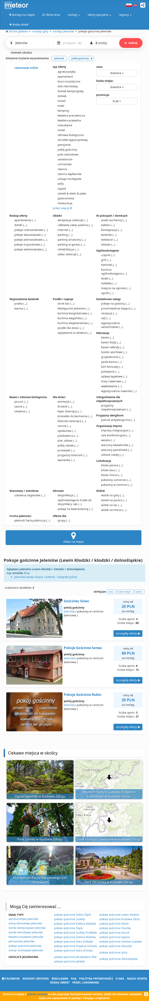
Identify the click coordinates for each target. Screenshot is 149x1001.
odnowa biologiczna (71, 135)
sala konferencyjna (115, 435)
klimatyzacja (111, 230)
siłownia (22, 411)
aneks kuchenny (114, 220)
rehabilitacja (68, 249)
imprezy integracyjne (117, 430)
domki (20, 225)
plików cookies (37, 994)
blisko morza (111, 475)
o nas (120, 978)
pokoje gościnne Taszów (115, 928)
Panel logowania (85, 982)
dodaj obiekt (60, 982)
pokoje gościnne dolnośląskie (119, 959)
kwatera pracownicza (71, 115)
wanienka (66, 460)
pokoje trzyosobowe (29, 244)
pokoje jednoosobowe (30, 239)
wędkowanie (111, 386)
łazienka (108, 235)
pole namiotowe (68, 154)
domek (62, 96)
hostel (62, 101)
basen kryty (111, 342)
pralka (20, 303)
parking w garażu (71, 244)
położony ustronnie (116, 480)
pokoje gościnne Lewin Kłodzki (119, 914)
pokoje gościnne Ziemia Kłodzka (75, 937)
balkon (107, 225)
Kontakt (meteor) (36, 978)
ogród (107, 293)
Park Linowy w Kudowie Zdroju (40, 839)
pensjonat (64, 145)
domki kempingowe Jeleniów (27, 928)
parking (65, 235)
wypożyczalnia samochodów (112, 325)
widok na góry (112, 495)
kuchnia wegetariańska (75, 323)
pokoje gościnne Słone (114, 923)
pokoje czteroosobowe (31, 230)
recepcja (109, 313)
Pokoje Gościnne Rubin (82, 694)
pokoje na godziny (115, 303)
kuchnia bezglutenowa (75, 313)
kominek (109, 265)
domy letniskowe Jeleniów (25, 923)
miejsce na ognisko (116, 288)
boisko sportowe (114, 352)
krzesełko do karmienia (75, 416)
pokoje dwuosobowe (29, 235)
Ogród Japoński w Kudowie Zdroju (40, 796)
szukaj (132, 43)
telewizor (109, 239)
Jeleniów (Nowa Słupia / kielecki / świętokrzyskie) (45, 577)
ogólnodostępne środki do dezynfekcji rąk (75, 502)
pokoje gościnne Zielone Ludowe (121, 941)
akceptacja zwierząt (73, 220)
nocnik (64, 426)
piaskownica (68, 435)
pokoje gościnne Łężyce (115, 937)
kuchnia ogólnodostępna (114, 271)
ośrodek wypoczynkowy (73, 140)
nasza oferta (137, 978)
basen (107, 337)
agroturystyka (66, 71)
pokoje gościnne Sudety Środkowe (76, 932)
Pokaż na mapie (73, 541)
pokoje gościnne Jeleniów (25, 946)
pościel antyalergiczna (118, 420)
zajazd (62, 188)
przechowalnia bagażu (118, 308)
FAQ (73, 978)
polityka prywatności (96, 978)
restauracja (65, 203)
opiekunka (67, 431)
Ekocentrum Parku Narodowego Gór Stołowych (40, 880)
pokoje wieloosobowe (30, 249)
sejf (105, 318)
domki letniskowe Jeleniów (26, 932)
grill (106, 260)
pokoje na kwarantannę (75, 509)
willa (61, 184)
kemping (63, 110)
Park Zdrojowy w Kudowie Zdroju (109, 882)
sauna (20, 406)
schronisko (65, 164)
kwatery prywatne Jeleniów (26, 937)
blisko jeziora (112, 465)
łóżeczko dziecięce (72, 421)
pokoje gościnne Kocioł (114, 932)
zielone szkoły (112, 455)
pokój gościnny (67, 149)
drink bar (66, 303)
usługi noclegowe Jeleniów (26, 950)
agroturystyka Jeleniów (23, 919)
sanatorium (65, 159)
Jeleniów (69, 611)
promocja (102, 95)
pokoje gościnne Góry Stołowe (73, 941)
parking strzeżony (72, 239)
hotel (61, 106)
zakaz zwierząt (69, 254)
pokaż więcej (61, 208)
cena (99, 67)
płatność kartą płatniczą (32, 520)
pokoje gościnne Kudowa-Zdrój (120, 919)
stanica (62, 169)
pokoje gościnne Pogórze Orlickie (75, 946)
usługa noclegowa (69, 179)
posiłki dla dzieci (71, 328)
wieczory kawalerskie (117, 445)
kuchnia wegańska (72, 318)
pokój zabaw (68, 445)
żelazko (108, 244)
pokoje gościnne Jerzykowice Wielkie (77, 957)
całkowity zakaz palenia (75, 225)
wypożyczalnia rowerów (118, 391)
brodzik (65, 406)
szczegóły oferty (127, 633)
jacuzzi (21, 401)
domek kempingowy (71, 91)
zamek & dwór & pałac (72, 193)
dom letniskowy (68, 86)
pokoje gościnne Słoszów (116, 946)
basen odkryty (112, 347)
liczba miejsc (104, 81)
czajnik (108, 255)
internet (65, 230)
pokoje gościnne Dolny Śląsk (72, 914)
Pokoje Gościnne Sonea (83, 648)
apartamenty (25, 220)
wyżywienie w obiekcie (74, 333)
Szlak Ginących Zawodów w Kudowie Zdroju (109, 839)
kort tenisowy (112, 366)
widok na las (111, 505)
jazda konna (111, 362)
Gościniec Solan (76, 601)
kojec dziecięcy (69, 411)
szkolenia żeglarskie (29, 495)
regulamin (60, 978)
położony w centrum (116, 485)
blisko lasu (110, 470)
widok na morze (113, 510)
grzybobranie (112, 357)
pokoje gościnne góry (113, 952)
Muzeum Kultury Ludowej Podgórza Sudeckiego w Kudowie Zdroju (109, 794)
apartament (65, 76)
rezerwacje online (26, 68)
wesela (108, 440)
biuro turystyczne (69, 81)
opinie (138, 591)
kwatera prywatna (69, 120)
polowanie (110, 371)
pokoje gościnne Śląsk (68, 928)
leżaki (107, 278)
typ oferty (59, 67)
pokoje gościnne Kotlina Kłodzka (75, 923)
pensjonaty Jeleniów (22, 941)
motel (61, 130)
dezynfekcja (68, 495)
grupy (64, 520)
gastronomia (66, 198)
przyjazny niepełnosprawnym (116, 407)
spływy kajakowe (114, 376)
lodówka (108, 283)
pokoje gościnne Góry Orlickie (73, 950)
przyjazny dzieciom (72, 455)
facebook (12, 978)
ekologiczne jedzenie (73, 308)
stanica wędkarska (69, 174)
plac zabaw (67, 440)
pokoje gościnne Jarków (69, 961)
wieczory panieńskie (116, 450)
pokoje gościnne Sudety (69, 919)
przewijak (66, 450)
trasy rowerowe (113, 381)
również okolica (21, 52)
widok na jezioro (114, 500)
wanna (21, 308)
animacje (66, 401)
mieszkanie (65, 125)
